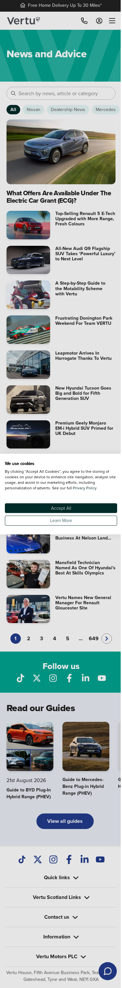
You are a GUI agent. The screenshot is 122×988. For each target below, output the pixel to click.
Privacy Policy (85, 488)
